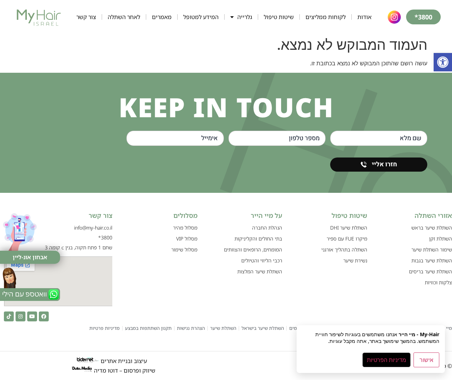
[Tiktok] (9, 316)
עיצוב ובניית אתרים (123, 361)
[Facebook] (44, 316)
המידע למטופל (201, 17)
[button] (443, 62)
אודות (364, 17)
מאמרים (162, 17)
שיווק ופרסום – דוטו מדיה (124, 370)
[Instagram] (20, 316)
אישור (426, 360)
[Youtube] (32, 316)
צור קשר (86, 17)
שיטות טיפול (279, 17)
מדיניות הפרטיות (386, 360)
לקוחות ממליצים (325, 17)
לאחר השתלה (124, 17)
